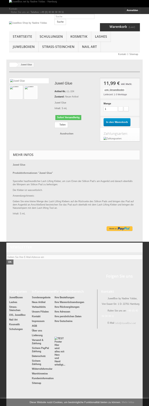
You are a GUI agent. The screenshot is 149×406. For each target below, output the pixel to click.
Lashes (101, 36)
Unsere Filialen (40, 311)
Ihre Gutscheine (63, 321)
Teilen (62, 124)
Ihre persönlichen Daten (68, 316)
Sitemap (133, 54)
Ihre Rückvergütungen (67, 306)
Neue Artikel (38, 302)
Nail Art (89, 46)
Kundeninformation (43, 378)
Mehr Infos (128, 402)
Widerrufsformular (42, 368)
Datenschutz (39, 356)
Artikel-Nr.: (60, 91)
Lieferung (37, 335)
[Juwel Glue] (17, 80)
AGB (34, 325)
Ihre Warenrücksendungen (69, 302)
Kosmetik (78, 36)
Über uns (37, 330)
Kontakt (13, 8)
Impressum (38, 321)
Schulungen (51, 36)
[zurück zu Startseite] (12, 64)
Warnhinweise (40, 373)
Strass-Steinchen (58, 46)
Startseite (22, 36)
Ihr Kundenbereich (69, 291)
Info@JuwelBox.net (125, 322)
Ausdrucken (66, 133)
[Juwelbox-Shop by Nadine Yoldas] (29, 25)
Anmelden (132, 10)
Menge (107, 103)
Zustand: (59, 96)
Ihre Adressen (62, 311)
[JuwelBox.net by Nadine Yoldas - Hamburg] (74, 3)
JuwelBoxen (24, 46)
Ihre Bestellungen (64, 297)
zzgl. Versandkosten (114, 90)
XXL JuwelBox (17, 314)
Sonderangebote (41, 297)
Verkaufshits (39, 306)
